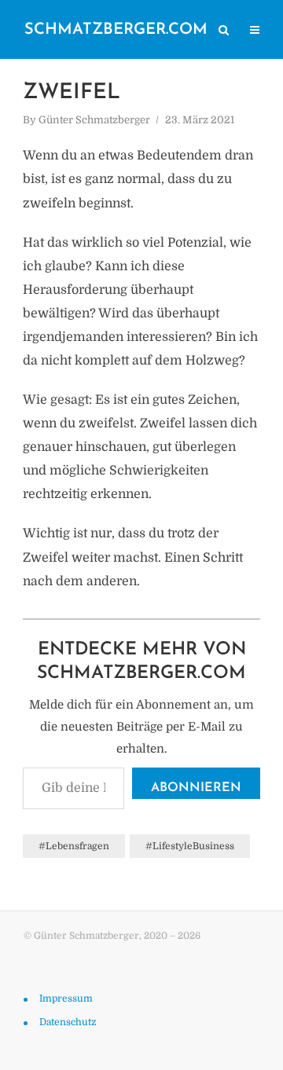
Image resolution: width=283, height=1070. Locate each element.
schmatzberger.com (116, 30)
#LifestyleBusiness (189, 846)
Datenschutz (67, 1022)
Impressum (66, 998)
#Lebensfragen (74, 846)
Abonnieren (196, 788)
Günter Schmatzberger (94, 120)
